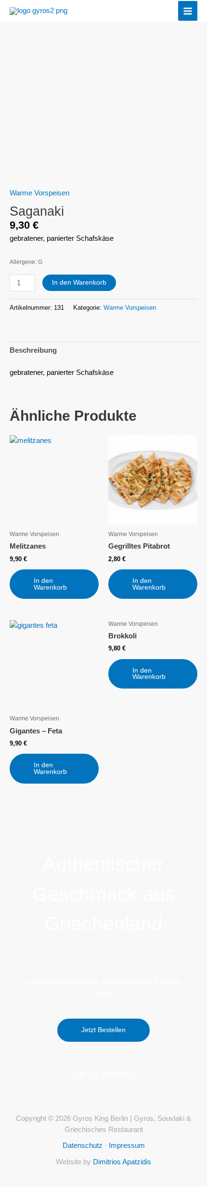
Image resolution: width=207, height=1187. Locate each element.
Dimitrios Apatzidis (122, 1162)
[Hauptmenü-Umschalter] (187, 10)
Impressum (127, 1145)
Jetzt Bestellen (103, 1030)
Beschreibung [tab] (33, 350)
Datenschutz (83, 1145)
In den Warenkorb (79, 282)
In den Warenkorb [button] (50, 584)
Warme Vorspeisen (39, 193)
